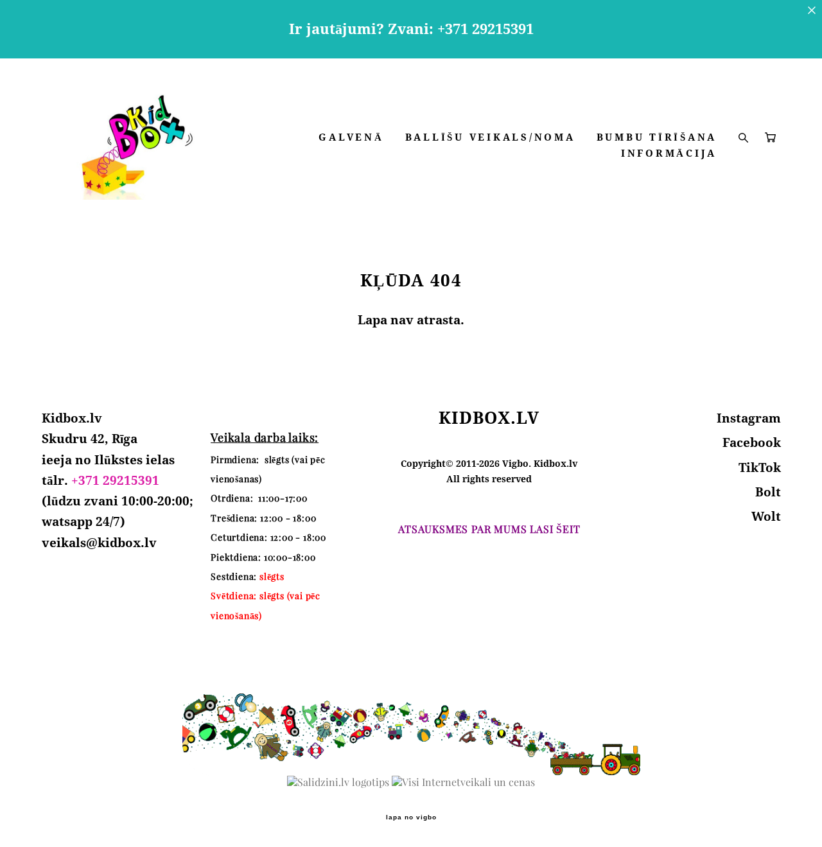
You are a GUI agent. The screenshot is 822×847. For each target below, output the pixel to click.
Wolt (766, 516)
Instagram (749, 418)
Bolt (768, 492)
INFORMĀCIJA (669, 153)
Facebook (751, 442)
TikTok (760, 467)
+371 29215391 (115, 480)
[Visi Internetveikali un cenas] (463, 782)
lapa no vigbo (411, 817)
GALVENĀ (351, 137)
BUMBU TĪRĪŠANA (657, 137)
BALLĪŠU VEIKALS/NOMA (490, 137)
